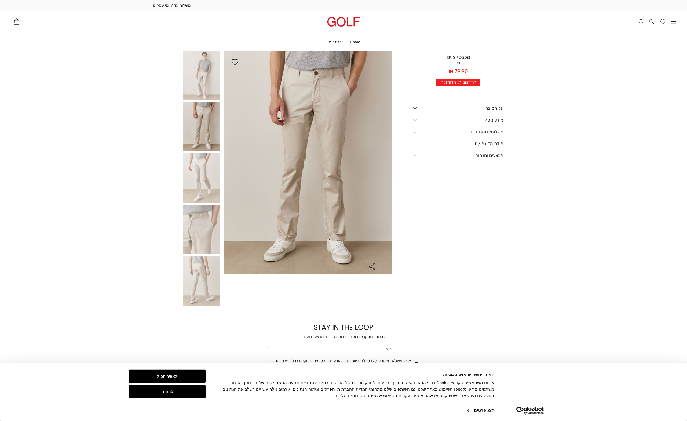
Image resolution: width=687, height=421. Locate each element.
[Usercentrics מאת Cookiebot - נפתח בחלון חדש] (530, 411)
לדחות (167, 391)
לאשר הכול (167, 376)
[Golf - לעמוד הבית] (343, 22)
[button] (651, 22)
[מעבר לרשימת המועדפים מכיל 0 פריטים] (662, 22)
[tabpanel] (308, 162)
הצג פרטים (484, 410)
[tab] (458, 108)
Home (355, 42)
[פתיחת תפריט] (673, 22)
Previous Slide (228, 163)
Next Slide (388, 163)
